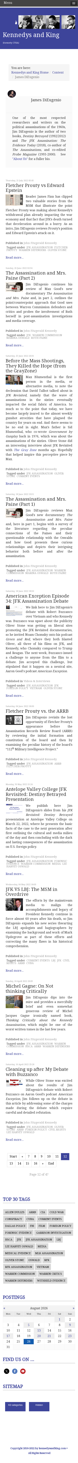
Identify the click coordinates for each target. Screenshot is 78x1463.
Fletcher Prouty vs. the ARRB (37, 711)
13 (11, 1163)
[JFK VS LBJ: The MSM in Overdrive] (14, 904)
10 (49, 1156)
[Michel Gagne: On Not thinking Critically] (14, 1001)
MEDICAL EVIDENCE (18, 1253)
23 (70, 1336)
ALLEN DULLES (14, 1212)
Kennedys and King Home (30, 72)
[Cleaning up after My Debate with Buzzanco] (14, 1082)
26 (28, 1341)
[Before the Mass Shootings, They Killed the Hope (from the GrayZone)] (14, 380)
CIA (43, 1212)
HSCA (29, 1046)
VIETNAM (36, 688)
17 (8, 1336)
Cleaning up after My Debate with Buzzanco (37, 1072)
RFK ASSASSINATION (18, 1266)
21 (49, 1336)
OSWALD (34, 1260)
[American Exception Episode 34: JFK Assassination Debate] (14, 610)
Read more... (15, 257)
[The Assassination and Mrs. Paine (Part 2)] (14, 287)
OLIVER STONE (57, 250)
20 (39, 1336)
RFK (46, 1260)
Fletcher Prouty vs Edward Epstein (35, 188)
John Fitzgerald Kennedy (40, 243)
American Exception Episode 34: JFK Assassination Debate (37, 598)
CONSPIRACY (13, 1219)
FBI (32, 1225)
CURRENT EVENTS (28, 476)
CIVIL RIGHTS (57, 1129)
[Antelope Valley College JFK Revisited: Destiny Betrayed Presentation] (14, 809)
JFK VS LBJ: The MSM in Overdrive (31, 892)
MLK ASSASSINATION (49, 1253)
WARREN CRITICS (50, 1273)
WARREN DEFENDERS (32, 250)
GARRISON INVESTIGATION (53, 1232)
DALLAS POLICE (15, 1225)
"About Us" (20, 159)
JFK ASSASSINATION (40, 247)
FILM (42, 1225)
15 (27, 1163)
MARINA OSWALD (18, 337)
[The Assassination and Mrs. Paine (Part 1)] (14, 513)
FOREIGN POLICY (17, 688)
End (51, 1163)
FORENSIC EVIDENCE (18, 1232)
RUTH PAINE (39, 337)
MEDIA (56, 863)
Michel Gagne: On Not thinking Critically (29, 988)
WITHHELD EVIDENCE (51, 1280)
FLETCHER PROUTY (18, 766)
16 (35, 1163)
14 (19, 1163)
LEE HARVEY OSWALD (20, 1132)
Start (13, 1156)
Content (58, 72)
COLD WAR (57, 1212)
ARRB (57, 763)
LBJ (53, 960)
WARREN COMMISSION (47, 335)
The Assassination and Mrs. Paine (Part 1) (36, 501)
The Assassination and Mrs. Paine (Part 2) (36, 275)
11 (57, 1156)
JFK (29, 335)
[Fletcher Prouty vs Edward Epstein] (14, 200)
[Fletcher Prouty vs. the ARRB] (14, 720)
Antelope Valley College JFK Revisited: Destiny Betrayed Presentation (36, 794)
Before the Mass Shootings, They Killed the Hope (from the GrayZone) (36, 366)
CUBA (30, 963)
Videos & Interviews (37, 681)
